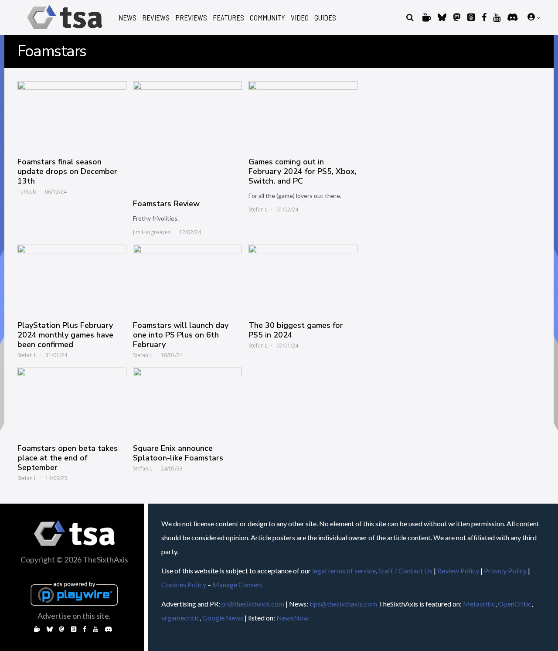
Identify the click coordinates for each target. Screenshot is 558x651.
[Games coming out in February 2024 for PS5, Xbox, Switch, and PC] (302, 114)
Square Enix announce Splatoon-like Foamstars (178, 453)
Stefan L (258, 209)
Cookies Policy (183, 584)
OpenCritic (514, 604)
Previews (191, 17)
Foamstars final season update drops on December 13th (67, 171)
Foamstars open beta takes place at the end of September (67, 458)
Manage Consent (237, 584)
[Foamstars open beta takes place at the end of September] (71, 401)
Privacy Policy (505, 570)
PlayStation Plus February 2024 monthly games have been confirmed (65, 335)
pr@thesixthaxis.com (252, 604)
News (127, 17)
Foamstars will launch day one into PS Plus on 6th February (180, 335)
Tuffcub (26, 191)
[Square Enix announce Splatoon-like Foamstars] (187, 401)
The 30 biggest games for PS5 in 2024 (295, 330)
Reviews (156, 17)
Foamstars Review (166, 203)
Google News (222, 618)
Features (228, 17)
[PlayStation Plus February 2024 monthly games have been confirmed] (71, 278)
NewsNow (292, 618)
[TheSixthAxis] (64, 30)
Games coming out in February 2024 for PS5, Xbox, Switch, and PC (302, 171)
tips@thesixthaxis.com (343, 604)
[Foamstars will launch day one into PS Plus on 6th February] (187, 278)
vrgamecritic (180, 618)
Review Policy (458, 570)
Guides (325, 17)
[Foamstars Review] (187, 135)
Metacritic (479, 604)
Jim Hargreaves (151, 232)
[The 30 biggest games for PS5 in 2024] (302, 278)
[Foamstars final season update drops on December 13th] (71, 114)
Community (267, 17)
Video (300, 17)
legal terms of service (344, 570)
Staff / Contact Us (405, 570)
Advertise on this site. (74, 615)
